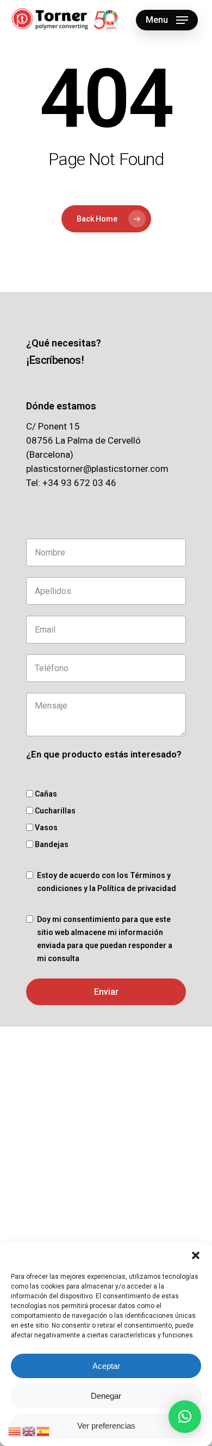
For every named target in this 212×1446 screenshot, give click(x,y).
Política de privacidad (136, 888)
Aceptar (106, 1366)
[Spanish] (43, 1430)
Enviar (106, 992)
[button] (195, 1255)
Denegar (106, 1395)
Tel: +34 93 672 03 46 (71, 482)
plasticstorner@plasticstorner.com (97, 468)
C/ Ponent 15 (53, 426)
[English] (29, 1430)
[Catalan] (15, 1430)
